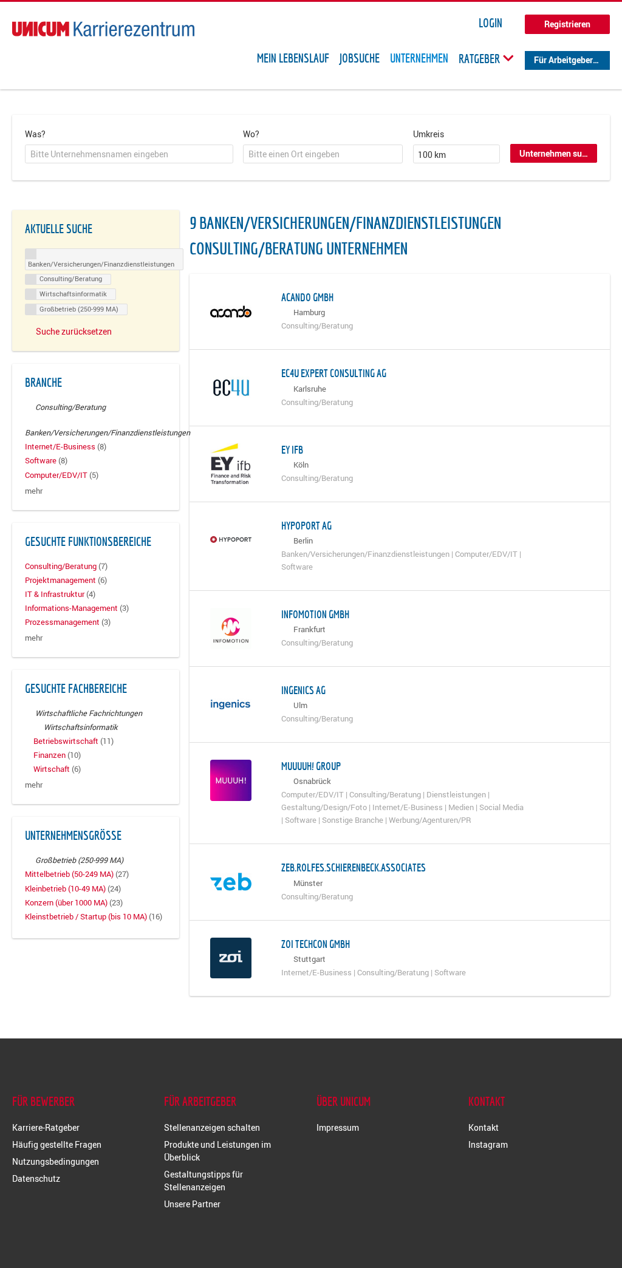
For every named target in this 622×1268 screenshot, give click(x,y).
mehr (34, 491)
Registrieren (567, 24)
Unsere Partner (192, 1204)
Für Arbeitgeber (563, 60)
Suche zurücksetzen (74, 331)
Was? (35, 134)
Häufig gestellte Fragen (56, 1144)
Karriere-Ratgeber (46, 1127)
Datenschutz (36, 1178)
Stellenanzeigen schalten (212, 1127)
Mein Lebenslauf (293, 58)
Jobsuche (360, 58)
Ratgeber (480, 58)
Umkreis (428, 134)
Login (490, 23)
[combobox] (129, 154)
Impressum (337, 1127)
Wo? (251, 134)
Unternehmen (419, 58)
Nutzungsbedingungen (55, 1161)
